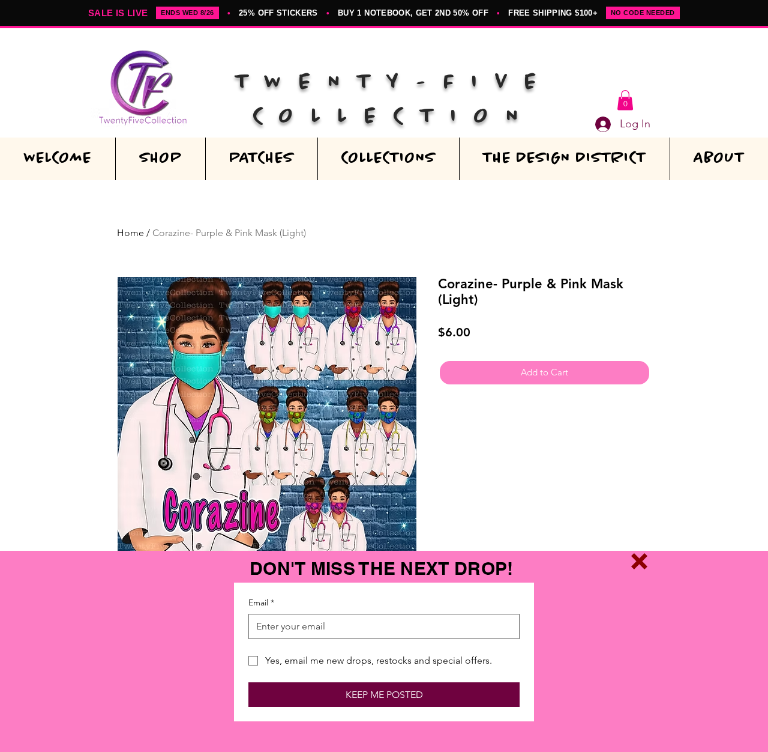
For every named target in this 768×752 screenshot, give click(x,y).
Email (261, 602)
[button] (639, 561)
